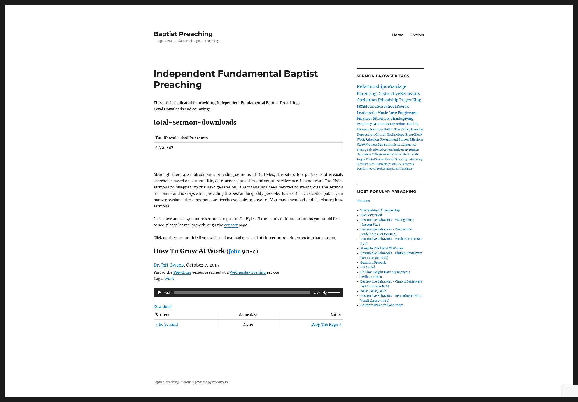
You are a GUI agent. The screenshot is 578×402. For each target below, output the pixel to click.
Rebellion (372, 140)
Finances (364, 118)
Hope (406, 159)
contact (231, 225)
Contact (417, 35)
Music (382, 112)
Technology (396, 135)
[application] (248, 292)
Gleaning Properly (373, 263)
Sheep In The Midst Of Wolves (381, 248)
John (235, 251)
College (377, 154)
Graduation (382, 124)
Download (163, 306)
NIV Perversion (371, 215)
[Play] (159, 292)
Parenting (367, 93)
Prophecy (364, 124)
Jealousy (376, 129)
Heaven (363, 129)
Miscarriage (416, 159)
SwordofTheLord (366, 168)
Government (389, 140)
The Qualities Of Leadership (380, 210)
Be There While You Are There (381, 305)
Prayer (405, 100)
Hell (387, 129)
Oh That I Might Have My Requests (385, 272)
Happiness (364, 154)
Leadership (367, 112)
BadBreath (408, 164)
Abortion (386, 149)
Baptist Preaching (183, 34)
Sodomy (387, 154)
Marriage (397, 86)
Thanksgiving (402, 118)
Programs (381, 164)
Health (412, 124)
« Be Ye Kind (166, 324)
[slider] (334, 292)
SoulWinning (384, 168)
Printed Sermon (375, 159)
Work (169, 278)
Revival (402, 106)
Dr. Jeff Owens (169, 265)
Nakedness (406, 168)
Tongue (361, 159)
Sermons (363, 201)
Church (380, 134)
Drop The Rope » (326, 324)
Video (361, 144)
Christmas (367, 99)
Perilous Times (371, 277)
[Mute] (324, 292)
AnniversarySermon (405, 149)
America (375, 106)
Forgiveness (408, 113)
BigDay (361, 149)
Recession (362, 164)
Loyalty (417, 129)
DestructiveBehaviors (398, 93)
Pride (414, 154)
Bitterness (381, 118)
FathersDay (394, 164)
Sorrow (404, 140)
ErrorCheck (413, 135)
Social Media (402, 154)
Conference (408, 144)
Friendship (388, 100)
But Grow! (367, 267)
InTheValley (400, 129)
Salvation (373, 149)
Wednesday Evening (248, 272)
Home (397, 35)
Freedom (399, 124)
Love (393, 112)
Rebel (372, 164)
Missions (416, 140)
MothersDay (374, 144)
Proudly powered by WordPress (205, 382)
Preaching (182, 272)
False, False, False (373, 291)
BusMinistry (392, 144)
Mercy (398, 159)
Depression (366, 134)
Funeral (389, 159)
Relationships (372, 86)
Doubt (395, 168)
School (390, 106)
